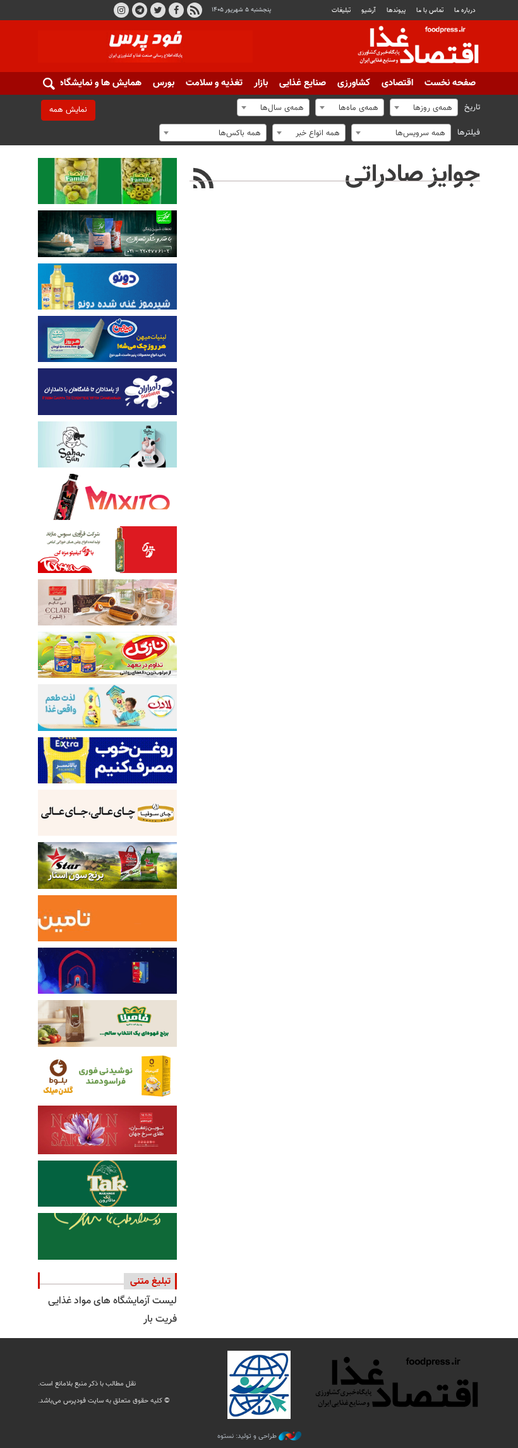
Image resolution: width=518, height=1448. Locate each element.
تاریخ (472, 107)
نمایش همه (68, 110)
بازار (261, 83)
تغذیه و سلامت (214, 83)
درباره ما (465, 10)
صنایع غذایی (302, 83)
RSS (194, 10)
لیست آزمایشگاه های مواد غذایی (112, 1301)
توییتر (158, 10)
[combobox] (424, 107)
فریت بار (160, 1319)
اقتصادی (397, 83)
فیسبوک (176, 10)
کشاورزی (353, 83)
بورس (163, 83)
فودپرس (410, 46)
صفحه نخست (450, 83)
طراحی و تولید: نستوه (248, 1437)
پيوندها (396, 10)
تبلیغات (341, 10)
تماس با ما (429, 10)
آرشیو (368, 10)
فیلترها (468, 132)
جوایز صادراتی (412, 175)
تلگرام (139, 10)
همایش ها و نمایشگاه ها (95, 83)
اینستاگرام (121, 10)
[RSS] (204, 180)
